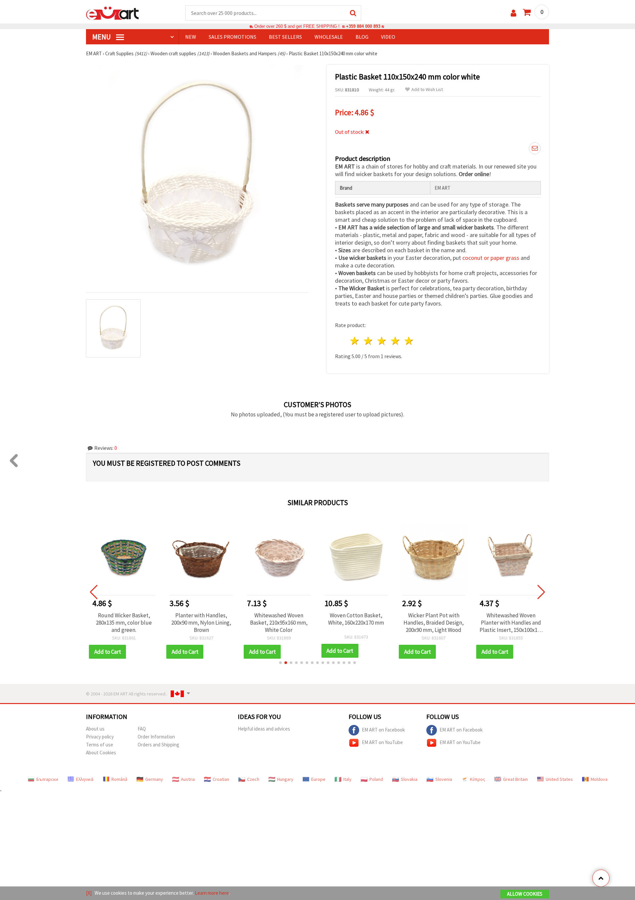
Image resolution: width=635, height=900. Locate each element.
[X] (89, 893)
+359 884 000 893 (363, 26)
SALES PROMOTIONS (232, 36)
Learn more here (212, 893)
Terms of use (99, 744)
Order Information (156, 737)
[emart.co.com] (112, 12)
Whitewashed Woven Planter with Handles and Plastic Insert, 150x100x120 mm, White (433, 623)
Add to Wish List (427, 89)
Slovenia (443, 779)
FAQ (142, 729)
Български (47, 779)
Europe (318, 779)
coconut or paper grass (490, 257)
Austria (188, 779)
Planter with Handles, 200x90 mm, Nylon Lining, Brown (124, 623)
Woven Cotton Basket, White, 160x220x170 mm (279, 619)
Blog (362, 36)
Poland (376, 779)
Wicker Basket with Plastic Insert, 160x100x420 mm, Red (511, 623)
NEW (190, 36)
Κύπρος (477, 779)
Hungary (285, 779)
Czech (253, 779)
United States (559, 779)
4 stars (395, 341)
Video (388, 36)
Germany (154, 779)
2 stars (368, 341)
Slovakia (409, 779)
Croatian (221, 779)
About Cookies (101, 752)
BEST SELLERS (285, 36)
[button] (280, 662)
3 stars (382, 341)
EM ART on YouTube (382, 742)
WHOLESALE (329, 36)
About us (95, 729)
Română (119, 779)
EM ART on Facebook (383, 730)
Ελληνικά (85, 779)
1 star (355, 341)
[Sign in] (513, 13)
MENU (102, 36)
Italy (347, 779)
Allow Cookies (524, 894)
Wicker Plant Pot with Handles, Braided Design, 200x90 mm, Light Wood (356, 623)
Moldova (599, 779)
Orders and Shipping (158, 744)
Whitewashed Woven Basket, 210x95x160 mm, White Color (201, 623)
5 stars (409, 341)
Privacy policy (100, 737)
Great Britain (515, 779)
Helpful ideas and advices (264, 729)
